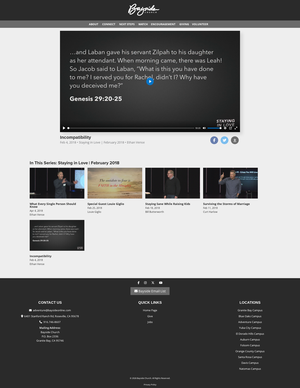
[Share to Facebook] (214, 140)
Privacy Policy (150, 384)
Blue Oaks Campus (250, 316)
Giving (184, 24)
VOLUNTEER (200, 24)
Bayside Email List (152, 291)
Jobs (150, 322)
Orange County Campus (250, 351)
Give (150, 316)
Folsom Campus (250, 345)
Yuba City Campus (250, 328)
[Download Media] (235, 140)
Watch (143, 24)
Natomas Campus (250, 368)
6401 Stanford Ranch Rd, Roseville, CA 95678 (51, 316)
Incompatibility (75, 137)
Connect (108, 24)
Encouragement (163, 24)
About (93, 24)
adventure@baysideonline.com (52, 310)
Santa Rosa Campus (250, 357)
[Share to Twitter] (224, 140)
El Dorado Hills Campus (250, 333)
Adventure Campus (250, 322)
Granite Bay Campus (250, 310)
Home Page (150, 310)
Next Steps (127, 24)
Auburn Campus (250, 339)
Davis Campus (250, 363)
